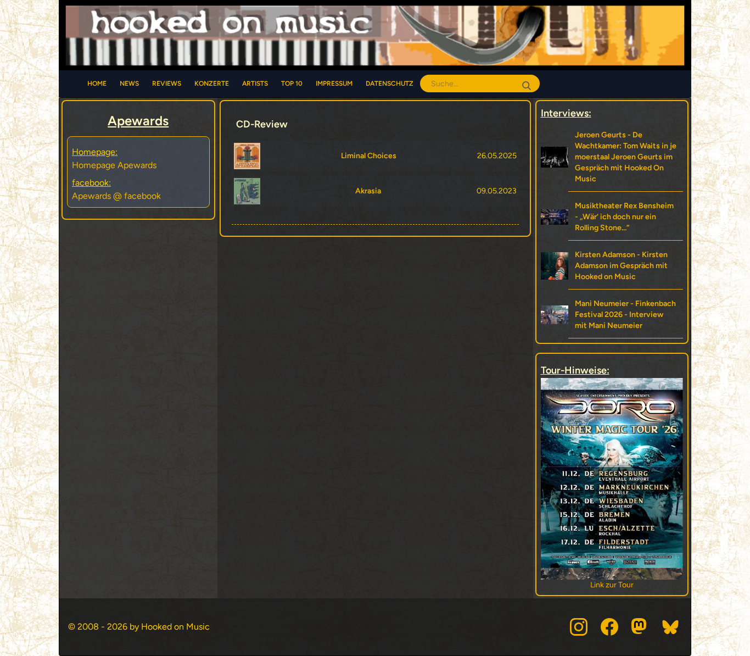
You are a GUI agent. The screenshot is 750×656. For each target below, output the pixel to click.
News (129, 83)
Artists (255, 83)
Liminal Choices (368, 155)
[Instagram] (579, 627)
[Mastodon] (640, 627)
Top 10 (292, 83)
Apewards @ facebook (116, 196)
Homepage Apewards (114, 165)
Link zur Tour (612, 585)
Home (97, 83)
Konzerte (211, 83)
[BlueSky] (671, 627)
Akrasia (368, 191)
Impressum (334, 83)
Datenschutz (389, 83)
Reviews (166, 83)
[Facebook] (609, 627)
